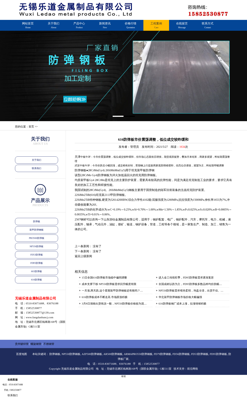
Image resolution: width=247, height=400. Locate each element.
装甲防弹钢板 (36, 229)
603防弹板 (36, 271)
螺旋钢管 (36, 343)
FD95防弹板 (36, 263)
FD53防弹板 (36, 254)
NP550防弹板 (36, 246)
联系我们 (36, 168)
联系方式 (207, 25)
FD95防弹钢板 (218, 354)
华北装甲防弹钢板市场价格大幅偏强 (180, 297)
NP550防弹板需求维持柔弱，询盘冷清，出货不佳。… (191, 290)
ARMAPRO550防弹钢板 (138, 354)
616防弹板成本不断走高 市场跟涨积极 (104, 297)
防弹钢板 (54, 354)
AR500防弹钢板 (112, 354)
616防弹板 (36, 279)
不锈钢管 (48, 343)
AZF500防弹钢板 (92, 354)
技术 (176, 368)
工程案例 (156, 25)
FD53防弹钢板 (199, 354)
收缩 (123, 376)
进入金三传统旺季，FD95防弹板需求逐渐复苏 (186, 277)
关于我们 (53, 25)
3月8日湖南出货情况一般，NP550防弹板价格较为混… (114, 303)
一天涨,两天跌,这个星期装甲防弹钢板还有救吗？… (112, 290)
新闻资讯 (105, 25)
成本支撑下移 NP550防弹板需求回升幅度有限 (109, 284)
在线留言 (182, 25)
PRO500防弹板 (36, 238)
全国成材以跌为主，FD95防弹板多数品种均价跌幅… (190, 284)
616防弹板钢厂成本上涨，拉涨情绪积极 (182, 303)
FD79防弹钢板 (162, 354)
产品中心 (79, 25)
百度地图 (21, 354)
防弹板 (36, 221)
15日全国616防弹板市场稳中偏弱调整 (104, 277)
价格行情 (130, 25)
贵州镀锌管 (22, 343)
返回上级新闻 (83, 256)
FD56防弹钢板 (181, 354)
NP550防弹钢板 (71, 354)
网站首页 (28, 25)
